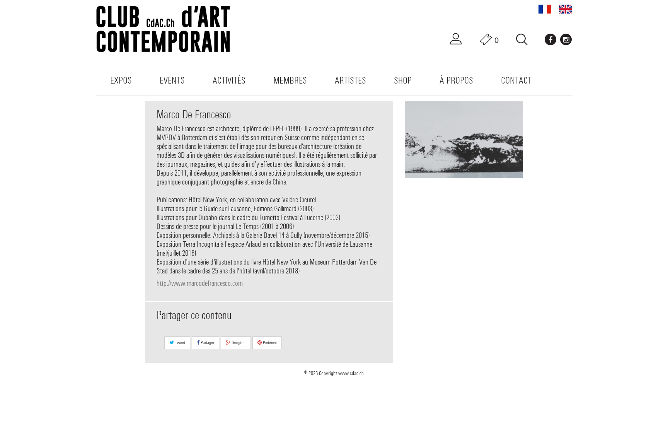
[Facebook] (550, 39)
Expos (121, 80)
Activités (229, 80)
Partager (206, 342)
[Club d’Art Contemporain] (171, 29)
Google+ (238, 342)
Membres (290, 80)
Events (172, 80)
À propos (456, 80)
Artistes (350, 80)
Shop (403, 80)
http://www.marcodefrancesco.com (200, 283)
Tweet (179, 342)
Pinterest (269, 342)
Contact (516, 80)
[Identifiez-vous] (456, 39)
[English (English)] (565, 9)
